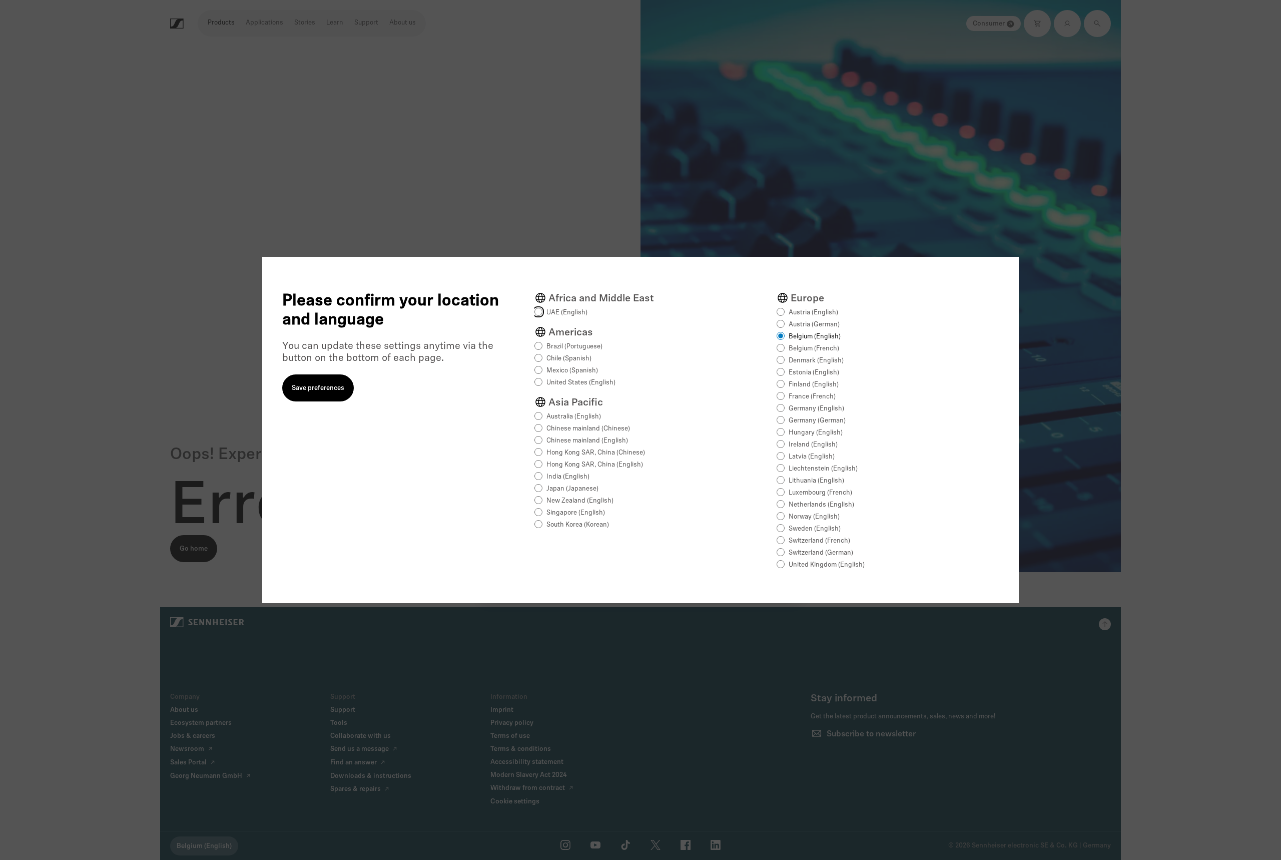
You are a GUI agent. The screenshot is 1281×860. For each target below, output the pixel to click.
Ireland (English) (813, 445)
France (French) (812, 396)
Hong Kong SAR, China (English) (594, 465)
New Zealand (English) (579, 501)
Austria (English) (813, 312)
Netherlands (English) (821, 505)
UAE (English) (566, 312)
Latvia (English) (812, 457)
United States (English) (580, 382)
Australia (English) (573, 416)
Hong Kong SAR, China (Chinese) (595, 453)
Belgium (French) (814, 348)
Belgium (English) (815, 336)
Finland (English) (814, 384)
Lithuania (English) (816, 481)
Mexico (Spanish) (572, 370)
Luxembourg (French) (820, 493)
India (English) (567, 477)
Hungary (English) (816, 432)
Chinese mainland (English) (587, 441)
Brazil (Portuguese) (574, 346)
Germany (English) (816, 408)
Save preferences (318, 388)
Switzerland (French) (819, 541)
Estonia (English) (814, 372)
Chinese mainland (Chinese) (588, 428)
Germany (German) (817, 420)
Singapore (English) (575, 513)
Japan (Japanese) (572, 489)
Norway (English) (814, 517)
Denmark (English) (816, 360)
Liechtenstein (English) (823, 469)
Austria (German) (814, 324)
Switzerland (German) (821, 553)
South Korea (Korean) (577, 525)
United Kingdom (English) (827, 565)
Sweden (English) (815, 529)
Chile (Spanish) (568, 358)
